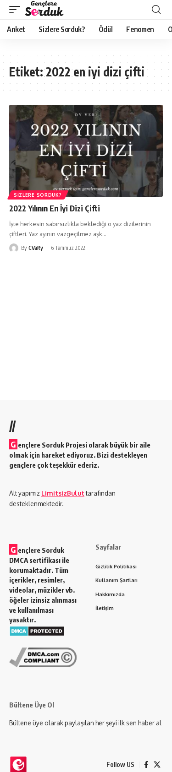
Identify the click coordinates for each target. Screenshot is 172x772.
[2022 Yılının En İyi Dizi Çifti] (86, 151)
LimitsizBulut (62, 493)
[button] (17, 9)
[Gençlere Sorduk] (44, 9)
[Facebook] (146, 765)
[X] (157, 765)
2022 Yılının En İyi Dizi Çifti (54, 208)
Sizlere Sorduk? (38, 195)
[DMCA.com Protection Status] (37, 630)
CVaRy (35, 247)
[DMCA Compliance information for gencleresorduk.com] (43, 656)
